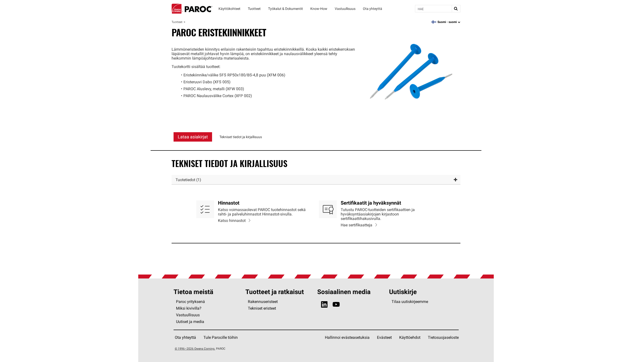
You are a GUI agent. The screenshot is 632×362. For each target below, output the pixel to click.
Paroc (192, 9)
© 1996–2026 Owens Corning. (195, 348)
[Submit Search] (456, 8)
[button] (316, 180)
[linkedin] (324, 304)
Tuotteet (177, 22)
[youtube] (336, 304)
